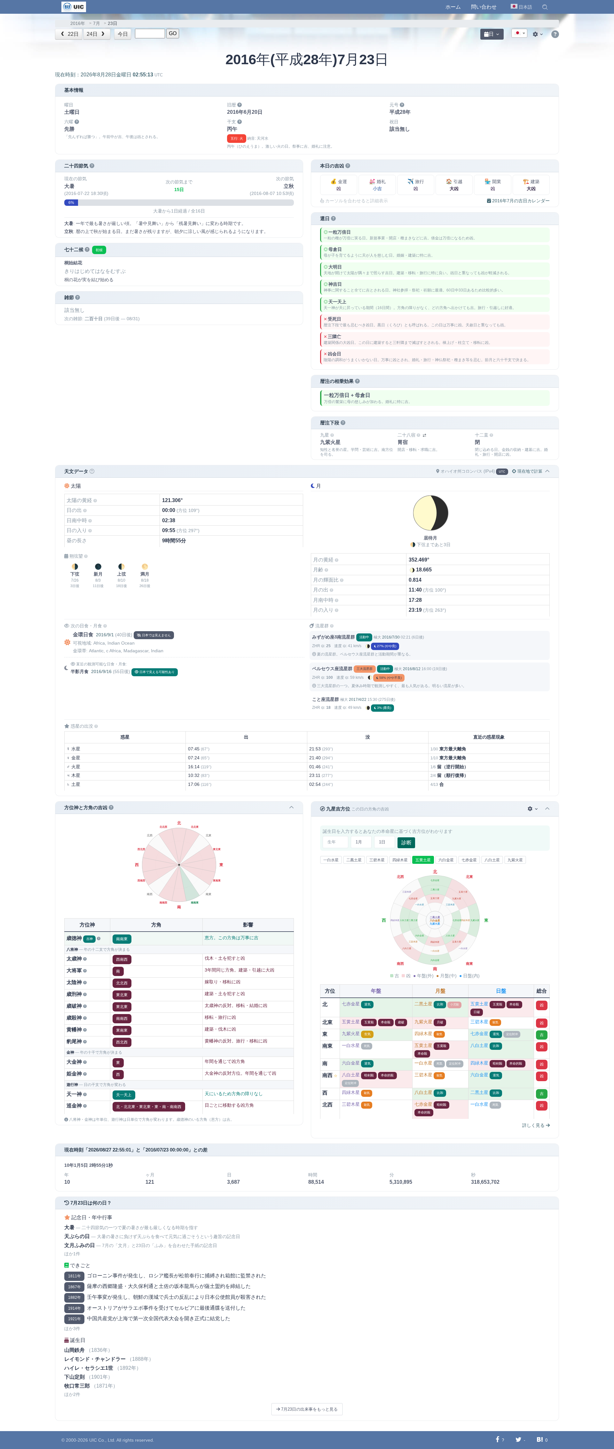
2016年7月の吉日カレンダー (520, 200)
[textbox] (519, 33)
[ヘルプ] (555, 34)
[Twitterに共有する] (519, 1440)
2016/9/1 (105, 634)
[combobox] (519, 33)
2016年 (77, 23)
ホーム (453, 7)
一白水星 (331, 860)
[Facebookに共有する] (497, 1440)
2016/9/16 (101, 671)
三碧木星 (377, 860)
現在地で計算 (529, 471)
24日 (93, 34)
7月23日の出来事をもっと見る (309, 1409)
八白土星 (492, 860)
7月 (96, 23)
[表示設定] (538, 34)
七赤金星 (469, 860)
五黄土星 (423, 860)
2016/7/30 (391, 637)
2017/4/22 (357, 699)
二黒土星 (354, 860)
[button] (545, 7)
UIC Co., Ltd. (102, 1440)
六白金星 (446, 860)
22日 (73, 34)
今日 (123, 34)
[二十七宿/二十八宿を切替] (424, 435)
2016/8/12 (412, 669)
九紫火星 (515, 860)
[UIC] (73, 6)
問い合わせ (484, 7)
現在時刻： (109, 74)
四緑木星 (400, 860)
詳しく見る (534, 1125)
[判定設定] (533, 809)
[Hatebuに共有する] (540, 1440)
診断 (406, 842)
